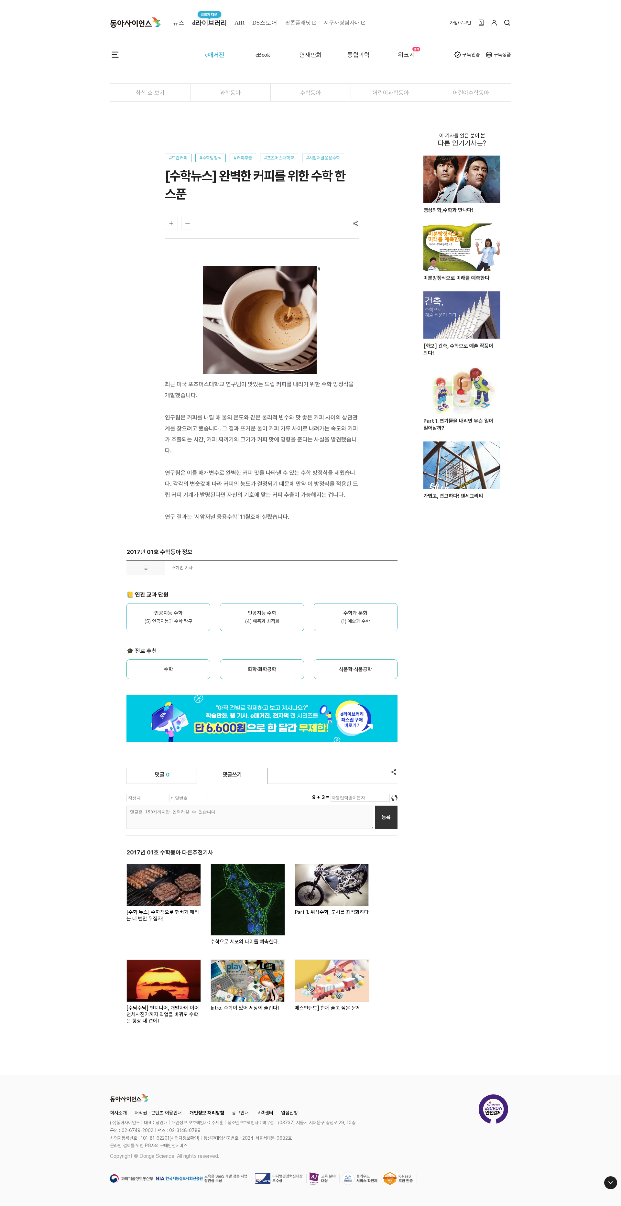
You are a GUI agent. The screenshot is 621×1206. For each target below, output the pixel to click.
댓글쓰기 (232, 774)
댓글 (162, 774)
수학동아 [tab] (310, 92)
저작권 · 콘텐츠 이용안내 (158, 1113)
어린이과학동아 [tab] (391, 92)
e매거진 (214, 54)
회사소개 (118, 1113)
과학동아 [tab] (230, 92)
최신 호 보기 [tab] (150, 92)
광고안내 (240, 1113)
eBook (263, 54)
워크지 (406, 54)
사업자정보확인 (184, 1138)
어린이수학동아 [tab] (471, 92)
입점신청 (289, 1113)
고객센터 (264, 1113)
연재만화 (310, 54)
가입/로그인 (460, 22)
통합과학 (358, 54)
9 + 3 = (321, 797)
